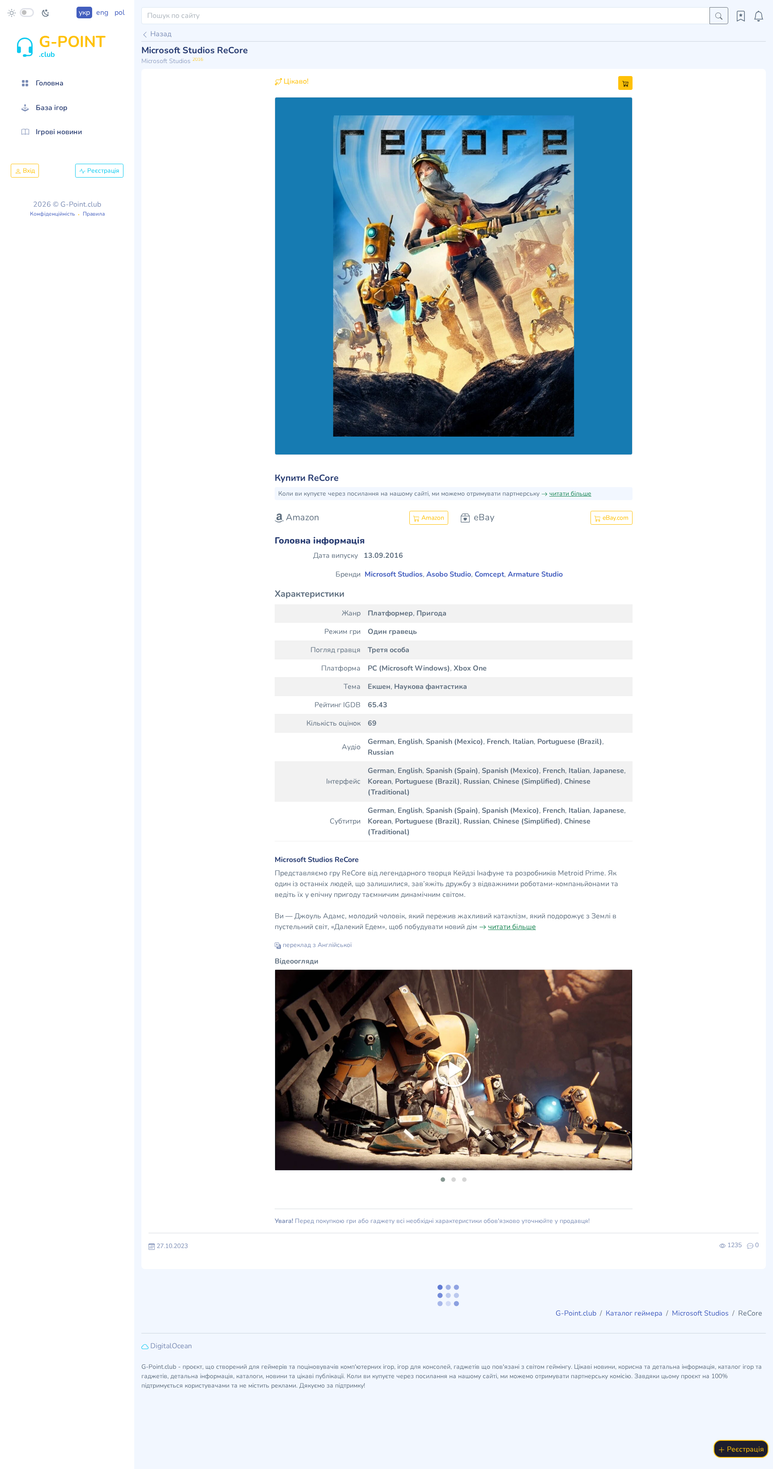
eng (102, 12)
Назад (160, 34)
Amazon (432, 518)
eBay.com (615, 518)
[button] (301, 276)
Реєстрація (102, 170)
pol (120, 12)
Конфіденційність (52, 213)
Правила (94, 213)
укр (84, 12)
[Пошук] (718, 15)
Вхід (28, 170)
